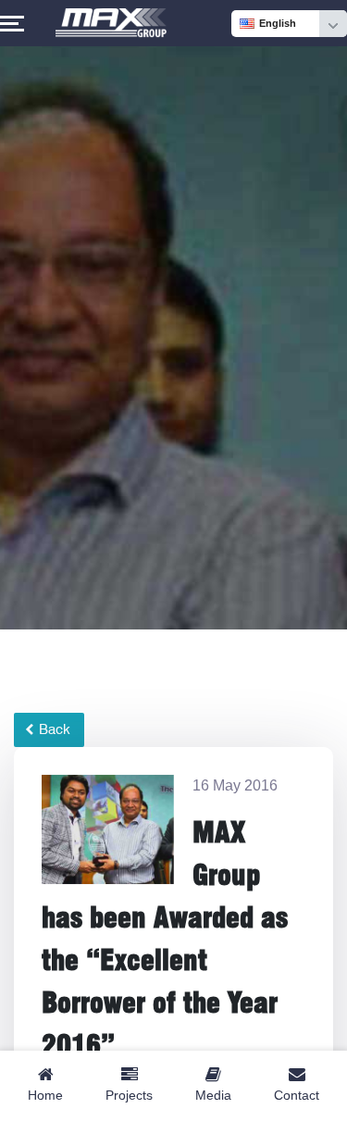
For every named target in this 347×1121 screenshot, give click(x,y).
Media (213, 1095)
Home (45, 1095)
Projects (129, 1095)
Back (52, 729)
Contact (296, 1095)
